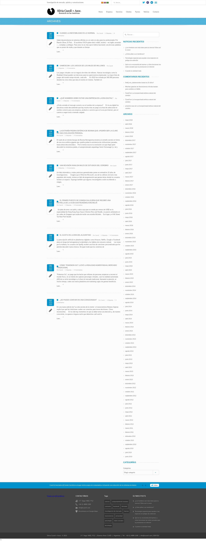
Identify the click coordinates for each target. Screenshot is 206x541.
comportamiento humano (120, 501)
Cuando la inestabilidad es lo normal (77, 33)
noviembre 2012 (130, 387)
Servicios (119, 12)
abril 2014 (128, 319)
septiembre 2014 (130, 298)
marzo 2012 (129, 420)
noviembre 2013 (130, 339)
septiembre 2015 (130, 250)
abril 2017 (128, 173)
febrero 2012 (129, 424)
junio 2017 (128, 165)
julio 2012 (128, 404)
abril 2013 (128, 367)
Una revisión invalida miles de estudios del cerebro (84, 165)
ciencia (107, 501)
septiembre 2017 (130, 152)
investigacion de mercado (113, 511)
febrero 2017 (129, 181)
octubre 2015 (129, 246)
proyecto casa (129, 106)
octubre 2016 (129, 197)
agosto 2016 (129, 205)
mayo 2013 (129, 363)
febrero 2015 (129, 278)
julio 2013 (128, 355)
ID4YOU (156, 535)
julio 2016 (128, 209)
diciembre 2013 (130, 335)
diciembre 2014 (130, 286)
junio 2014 (128, 310)
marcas (126, 511)
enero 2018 (129, 136)
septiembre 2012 (130, 396)
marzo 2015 (129, 274)
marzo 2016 (129, 225)
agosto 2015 (129, 254)
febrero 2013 (129, 375)
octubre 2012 (129, 392)
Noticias (146, 12)
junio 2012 (128, 408)
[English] (105, 2)
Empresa (109, 12)
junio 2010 (128, 456)
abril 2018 (128, 124)
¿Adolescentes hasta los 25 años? (142, 82)
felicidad (124, 506)
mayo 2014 (129, 315)
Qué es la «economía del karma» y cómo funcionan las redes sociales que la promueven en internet (147, 520)
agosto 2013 (129, 351)
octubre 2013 (129, 343)
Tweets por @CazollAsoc (55, 496)
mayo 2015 (129, 266)
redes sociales (118, 521)
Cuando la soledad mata (133, 71)
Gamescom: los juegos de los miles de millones (82, 66)
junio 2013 (128, 359)
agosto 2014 (129, 302)
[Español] (102, 2)
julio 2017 (128, 160)
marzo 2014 (129, 323)
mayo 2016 (129, 217)
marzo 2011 (129, 428)
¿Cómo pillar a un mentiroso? (134, 54)
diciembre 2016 (130, 189)
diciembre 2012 (130, 383)
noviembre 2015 (130, 242)
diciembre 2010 (130, 436)
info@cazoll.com (146, 535)
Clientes (129, 12)
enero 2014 (129, 331)
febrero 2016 (129, 229)
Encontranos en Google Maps (88, 511)
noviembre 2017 (130, 144)
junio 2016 (128, 213)
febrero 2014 (129, 327)
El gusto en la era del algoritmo (75, 235)
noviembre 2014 (130, 290)
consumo (108, 506)
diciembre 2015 (130, 237)
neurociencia (109, 516)
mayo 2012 (129, 412)
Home (101, 12)
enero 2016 (129, 233)
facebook (116, 506)
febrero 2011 (129, 432)
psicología (108, 521)
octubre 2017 (129, 148)
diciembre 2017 (130, 140)
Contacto (156, 12)
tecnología (108, 525)
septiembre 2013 (130, 347)
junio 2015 (128, 262)
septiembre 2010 (130, 444)
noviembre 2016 (130, 193)
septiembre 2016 (130, 201)
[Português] (107, 2)
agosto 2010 (129, 448)
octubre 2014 (129, 294)
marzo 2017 (129, 177)
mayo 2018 (129, 120)
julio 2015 (128, 258)
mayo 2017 (129, 169)
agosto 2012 (129, 400)
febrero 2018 (129, 132)
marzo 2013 (129, 371)
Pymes (137, 12)
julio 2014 (128, 306)
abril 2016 (128, 221)
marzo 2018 (129, 128)
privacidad (119, 516)
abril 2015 (128, 270)
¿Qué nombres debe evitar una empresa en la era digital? (86, 98)
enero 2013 (129, 379)
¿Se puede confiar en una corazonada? (78, 300)
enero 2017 (129, 185)
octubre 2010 (129, 440)
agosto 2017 (129, 156)
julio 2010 (128, 452)
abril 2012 (128, 416)
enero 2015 (129, 282)
